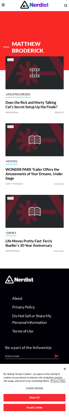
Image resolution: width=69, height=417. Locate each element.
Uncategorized (18, 94)
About (17, 298)
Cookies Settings (34, 388)
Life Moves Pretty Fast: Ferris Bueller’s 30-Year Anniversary (28, 243)
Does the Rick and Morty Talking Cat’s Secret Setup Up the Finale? (31, 104)
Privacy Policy (23, 307)
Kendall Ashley (12, 250)
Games (11, 232)
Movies (11, 161)
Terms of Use (22, 331)
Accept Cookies (35, 407)
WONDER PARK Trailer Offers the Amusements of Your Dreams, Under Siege (34, 174)
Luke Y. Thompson (14, 183)
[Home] (19, 282)
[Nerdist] (34, 5)
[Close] (65, 369)
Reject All (34, 397)
